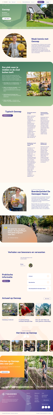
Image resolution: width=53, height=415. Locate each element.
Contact (27, 401)
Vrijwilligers (37, 399)
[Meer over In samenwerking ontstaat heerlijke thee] (26, 309)
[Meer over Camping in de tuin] (10, 309)
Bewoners (36, 395)
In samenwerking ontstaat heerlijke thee (25, 320)
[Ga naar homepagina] (4, 2)
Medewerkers (37, 401)
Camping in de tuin (7, 320)
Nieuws (27, 399)
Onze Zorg (28, 395)
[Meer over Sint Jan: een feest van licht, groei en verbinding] (43, 309)
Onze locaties (28, 396)
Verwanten (36, 396)
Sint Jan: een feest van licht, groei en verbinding (42, 320)
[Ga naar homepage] (9, 395)
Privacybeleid (38, 413)
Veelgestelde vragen (28, 404)
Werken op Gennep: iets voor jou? (9, 362)
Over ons (28, 398)
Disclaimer (49, 413)
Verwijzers (36, 398)
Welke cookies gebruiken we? (44, 413)
